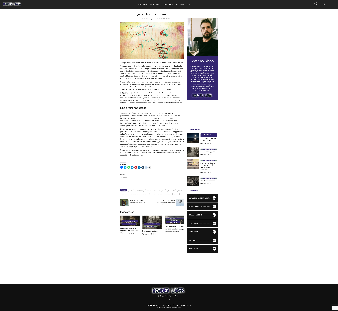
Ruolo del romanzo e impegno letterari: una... (174, 229)
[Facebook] (316, 4)
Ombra (145, 194)
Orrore (153, 194)
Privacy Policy (172, 305)
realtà (160, 194)
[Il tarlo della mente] (193, 181)
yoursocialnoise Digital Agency (173, 307)
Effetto (156, 190)
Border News (155, 4)
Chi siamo (180, 4)
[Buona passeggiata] (193, 152)
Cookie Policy (185, 305)
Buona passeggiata (127, 231)
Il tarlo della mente (208, 181)
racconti (128, 226)
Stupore (176, 194)
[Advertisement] (202, 116)
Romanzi (167, 194)
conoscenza (139, 190)
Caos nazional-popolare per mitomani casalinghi (152, 228)
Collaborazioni (130, 224)
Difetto (148, 190)
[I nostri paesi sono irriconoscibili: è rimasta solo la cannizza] (193, 164)
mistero (124, 194)
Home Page (142, 4)
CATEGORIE (167, 4)
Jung (163, 190)
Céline (131, 190)
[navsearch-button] (324, 4)
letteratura (171, 190)
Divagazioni (150, 222)
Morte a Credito (135, 194)
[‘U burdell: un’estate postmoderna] (193, 138)
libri (179, 190)
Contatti (191, 4)
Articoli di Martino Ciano (151, 218)
